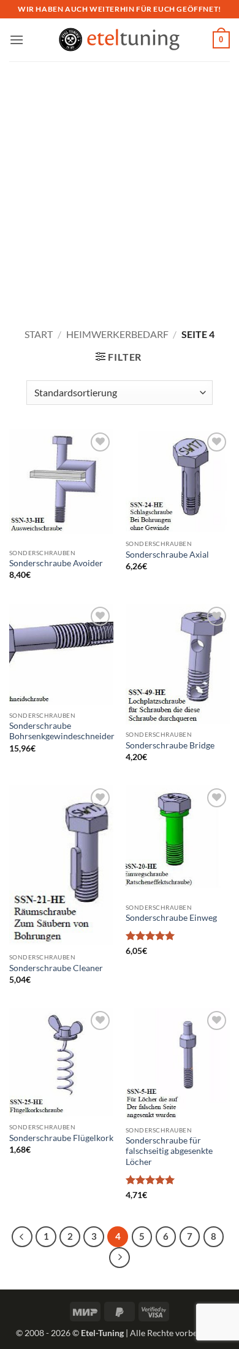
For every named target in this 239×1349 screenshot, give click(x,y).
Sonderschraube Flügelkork (61, 1138)
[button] (16, 40)
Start (39, 334)
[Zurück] (22, 1236)
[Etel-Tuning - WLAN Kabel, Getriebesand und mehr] (119, 40)
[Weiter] (119, 1257)
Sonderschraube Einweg (171, 918)
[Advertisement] (119, 187)
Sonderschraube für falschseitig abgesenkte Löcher (169, 1151)
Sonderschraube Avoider (56, 563)
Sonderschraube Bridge (170, 745)
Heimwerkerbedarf (117, 334)
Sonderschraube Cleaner (56, 968)
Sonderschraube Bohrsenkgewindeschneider (62, 731)
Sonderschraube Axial (167, 554)
